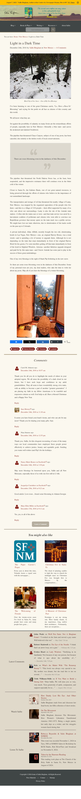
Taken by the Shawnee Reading (53, 754)
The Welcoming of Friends (25, 612)
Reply (17, 403)
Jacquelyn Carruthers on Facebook (33, 485)
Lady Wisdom (55, 652)
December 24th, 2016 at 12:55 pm (33, 435)
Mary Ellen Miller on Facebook (32, 506)
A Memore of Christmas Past (56, 612)
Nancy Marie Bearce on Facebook (33, 462)
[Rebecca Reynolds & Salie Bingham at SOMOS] (34, 738)
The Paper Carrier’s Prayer (25, 566)
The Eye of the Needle (60, 644)
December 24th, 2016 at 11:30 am (33, 412)
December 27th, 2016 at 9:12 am (32, 508)
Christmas (42, 349)
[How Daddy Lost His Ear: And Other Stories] (34, 699)
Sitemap (52, 778)
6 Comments (61, 47)
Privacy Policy (40, 781)
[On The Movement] (34, 714)
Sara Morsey (25, 409)
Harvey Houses (29, 349)
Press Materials (31, 778)
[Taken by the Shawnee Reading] (34, 758)
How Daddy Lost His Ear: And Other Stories (58, 696)
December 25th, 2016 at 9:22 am (32, 488)
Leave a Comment (40, 524)
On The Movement (48, 710)
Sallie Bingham (18, 17)
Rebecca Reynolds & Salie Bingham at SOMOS (58, 734)
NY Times (71, 2)
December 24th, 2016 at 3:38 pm (33, 465)
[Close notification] (78, 2)
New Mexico (48, 47)
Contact (42, 778)
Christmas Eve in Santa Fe (56, 566)
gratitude (54, 349)
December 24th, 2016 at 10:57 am (33, 370)
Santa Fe (16, 349)
